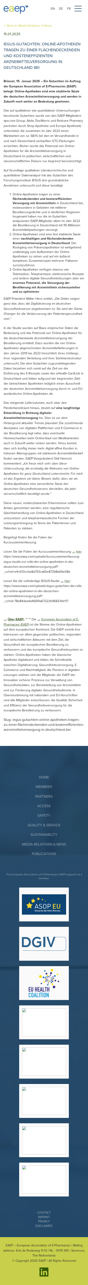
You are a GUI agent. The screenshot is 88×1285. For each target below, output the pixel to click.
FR (69, 9)
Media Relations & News (29, 26)
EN (53, 9)
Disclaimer (44, 1226)
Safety (43, 815)
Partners (44, 796)
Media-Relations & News (44, 844)
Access (44, 806)
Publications (44, 854)
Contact (44, 1213)
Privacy (44, 1221)
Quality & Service (44, 825)
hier (78, 552)
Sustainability (43, 834)
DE (61, 9)
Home (44, 777)
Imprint (44, 1217)
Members (44, 787)
